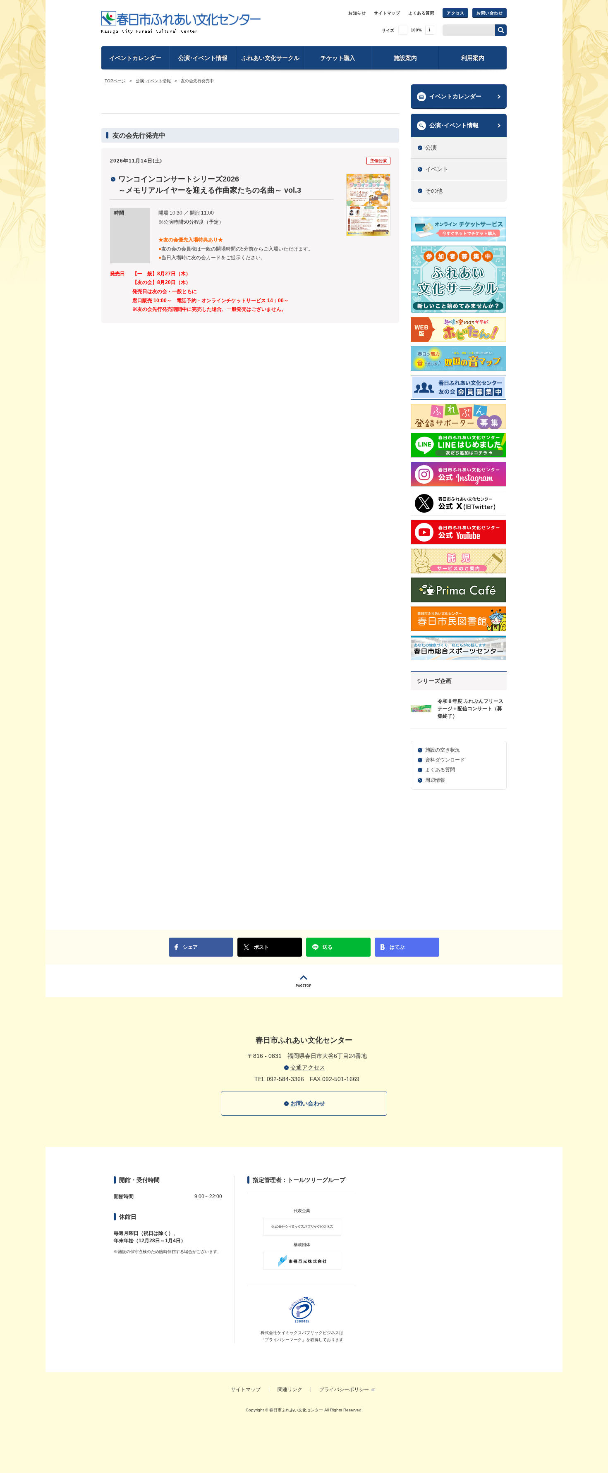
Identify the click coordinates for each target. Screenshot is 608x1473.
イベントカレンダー (135, 58)
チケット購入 (338, 58)
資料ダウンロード (445, 760)
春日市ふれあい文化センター (181, 22)
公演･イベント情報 (202, 58)
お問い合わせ (489, 13)
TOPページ (115, 81)
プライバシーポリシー (344, 1389)
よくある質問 (421, 13)
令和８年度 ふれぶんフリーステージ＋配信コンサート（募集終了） (470, 708)
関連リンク (290, 1389)
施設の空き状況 (442, 750)
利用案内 (472, 58)
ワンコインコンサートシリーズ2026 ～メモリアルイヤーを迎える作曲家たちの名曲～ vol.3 (209, 184)
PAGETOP (304, 980)
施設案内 (405, 58)
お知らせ (357, 13)
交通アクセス (307, 1067)
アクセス (455, 13)
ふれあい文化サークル (270, 58)
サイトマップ (387, 13)
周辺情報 (435, 780)
